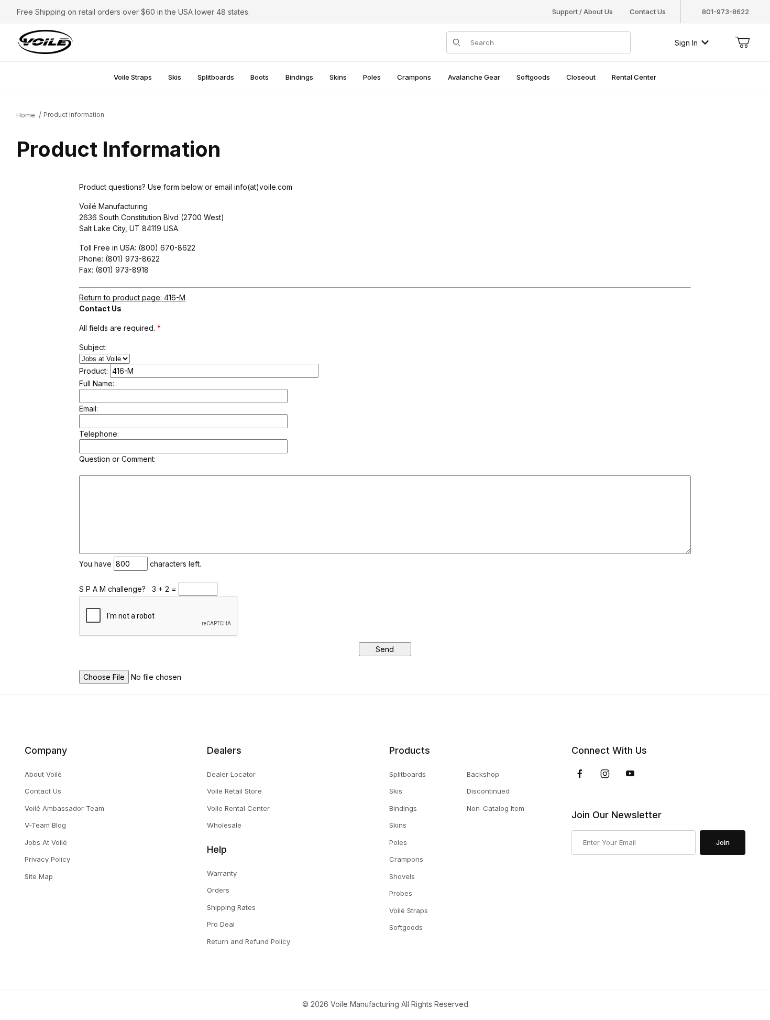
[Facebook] (579, 773)
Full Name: (96, 383)
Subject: (93, 347)
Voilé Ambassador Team (64, 808)
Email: (88, 408)
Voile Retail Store (234, 791)
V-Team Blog (45, 825)
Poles (398, 842)
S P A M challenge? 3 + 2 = (129, 588)
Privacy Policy (47, 859)
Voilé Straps (408, 910)
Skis (395, 791)
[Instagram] (605, 773)
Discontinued (488, 791)
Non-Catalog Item (495, 808)
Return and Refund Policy (248, 941)
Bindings (403, 808)
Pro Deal (221, 924)
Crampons (406, 859)
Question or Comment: (117, 458)
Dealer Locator (231, 774)
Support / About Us (582, 11)
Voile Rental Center (238, 808)
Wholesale (224, 825)
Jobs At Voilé (46, 842)
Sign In (686, 42)
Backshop (483, 774)
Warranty (222, 873)
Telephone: (99, 433)
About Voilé (43, 774)
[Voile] (45, 41)
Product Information (73, 114)
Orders (218, 890)
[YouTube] (630, 773)
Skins (397, 825)
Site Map (39, 876)
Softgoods (406, 927)
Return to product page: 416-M (132, 297)
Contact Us (648, 11)
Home (25, 115)
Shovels (402, 876)
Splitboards (407, 774)
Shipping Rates (231, 907)
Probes (400, 893)
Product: (93, 370)
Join (723, 842)
